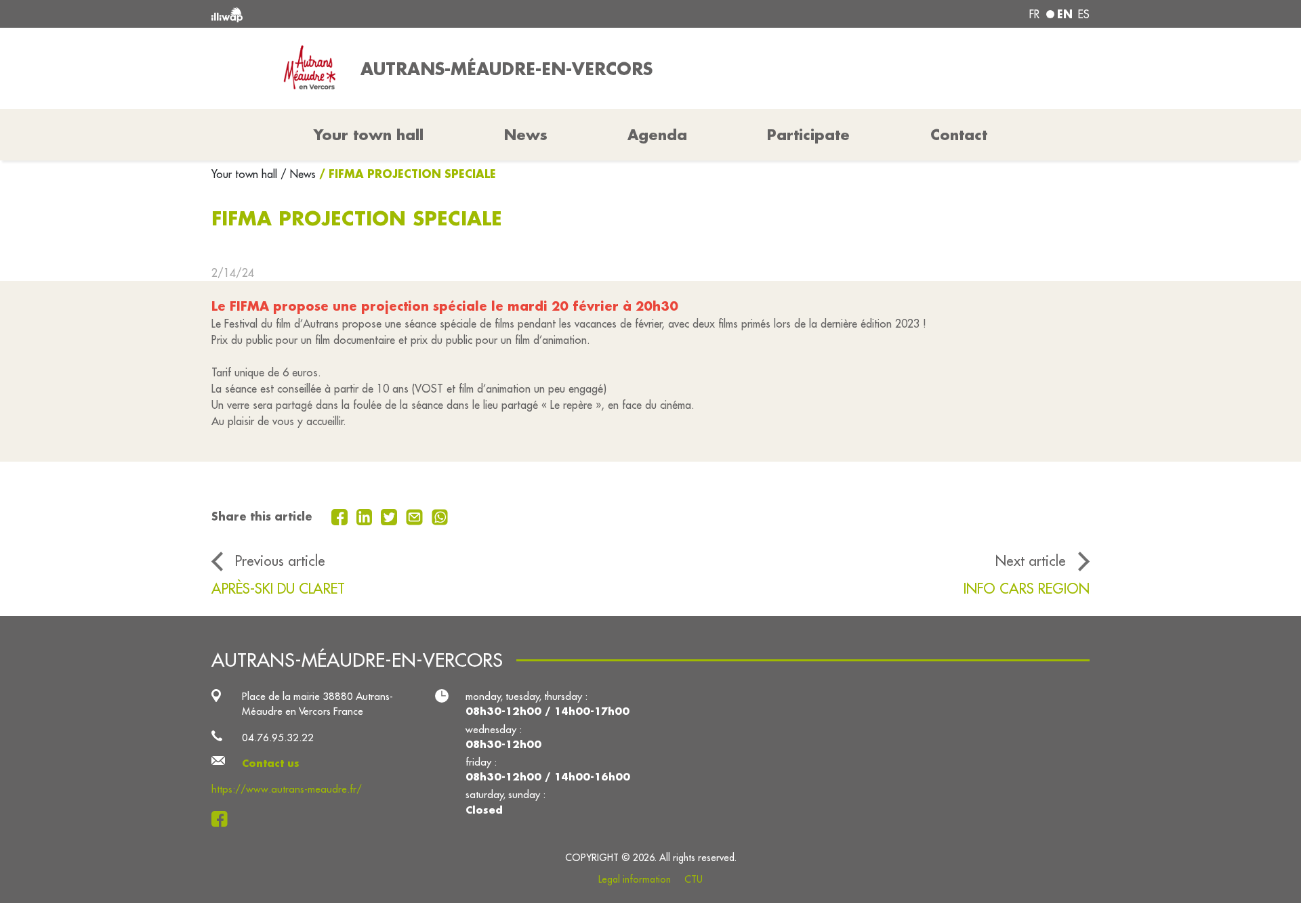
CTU (693, 879)
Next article (1030, 561)
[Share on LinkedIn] (366, 516)
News (526, 134)
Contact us (271, 763)
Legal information (634, 879)
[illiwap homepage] (389, 14)
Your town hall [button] (369, 134)
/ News (298, 174)
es (1084, 14)
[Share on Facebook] (341, 516)
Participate (808, 134)
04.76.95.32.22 (278, 737)
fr (1034, 14)
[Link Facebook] (223, 818)
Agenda (657, 134)
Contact (958, 134)
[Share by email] (416, 516)
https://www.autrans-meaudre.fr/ (286, 789)
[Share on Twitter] (390, 516)
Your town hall (246, 174)
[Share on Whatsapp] (440, 516)
